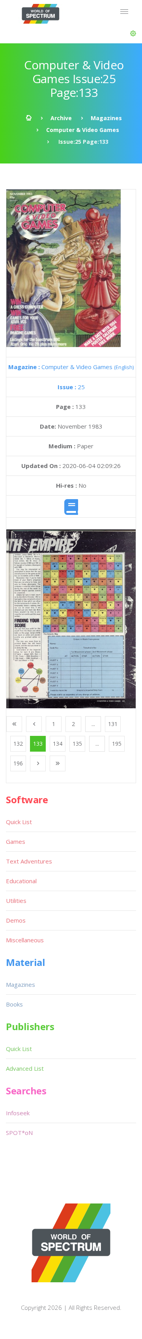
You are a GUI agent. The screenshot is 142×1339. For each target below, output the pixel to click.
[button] (133, 33)
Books (14, 1004)
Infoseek (18, 1113)
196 (18, 763)
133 (38, 743)
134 (57, 743)
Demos (16, 920)
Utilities (16, 900)
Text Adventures (29, 861)
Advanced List (25, 1068)
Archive (61, 118)
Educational (21, 881)
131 (113, 724)
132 (18, 743)
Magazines (106, 118)
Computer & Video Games (82, 130)
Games (15, 841)
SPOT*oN (19, 1133)
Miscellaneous (25, 940)
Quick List (19, 822)
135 (77, 743)
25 (71, 387)
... (93, 724)
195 (116, 743)
